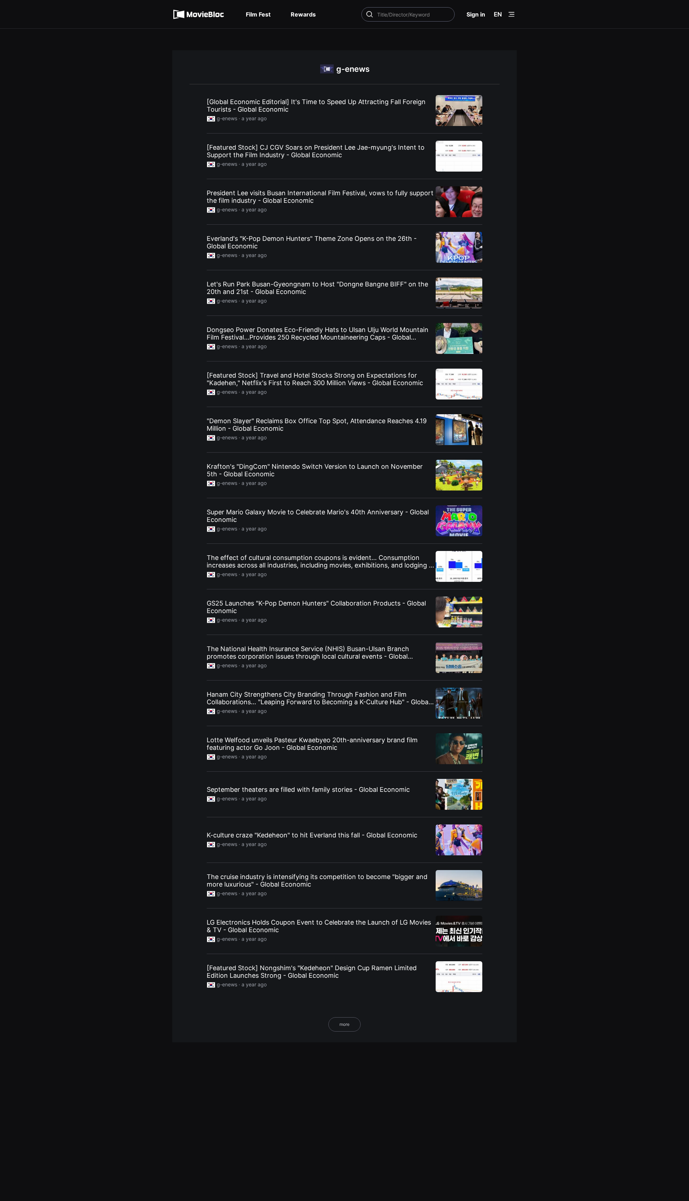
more (344, 1024)
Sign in (476, 14)
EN (498, 14)
